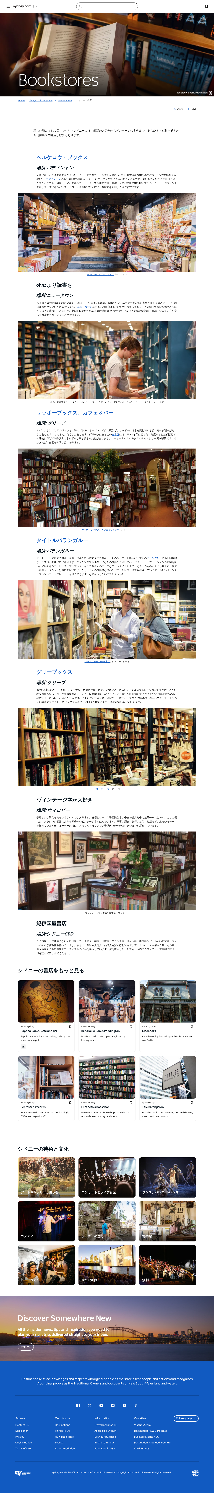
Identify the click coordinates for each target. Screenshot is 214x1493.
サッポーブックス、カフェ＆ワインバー (101, 530)
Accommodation (65, 1448)
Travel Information (105, 1425)
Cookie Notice (23, 1442)
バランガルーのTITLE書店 (97, 662)
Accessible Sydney (105, 1431)
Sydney (20, 1418)
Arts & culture (65, 100)
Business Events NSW (146, 1437)
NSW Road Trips (64, 1437)
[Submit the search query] (80, 6)
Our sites (140, 1418)
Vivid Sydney (141, 1448)
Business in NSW (104, 1442)
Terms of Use (23, 1448)
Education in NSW (104, 1448)
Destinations (62, 1425)
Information (102, 1418)
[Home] (22, 6)
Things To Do (62, 1431)
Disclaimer (21, 1431)
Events (59, 1442)
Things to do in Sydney (41, 100)
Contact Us (22, 1425)
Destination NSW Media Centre (152, 1442)
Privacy (19, 1437)
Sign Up (25, 1346)
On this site (62, 1418)
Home (21, 100)
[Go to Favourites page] (206, 6)
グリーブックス (101, 789)
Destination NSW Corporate (150, 1431)
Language (185, 1418)
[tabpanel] (107, 48)
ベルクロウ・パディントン (100, 275)
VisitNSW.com (142, 1425)
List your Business (105, 1437)
